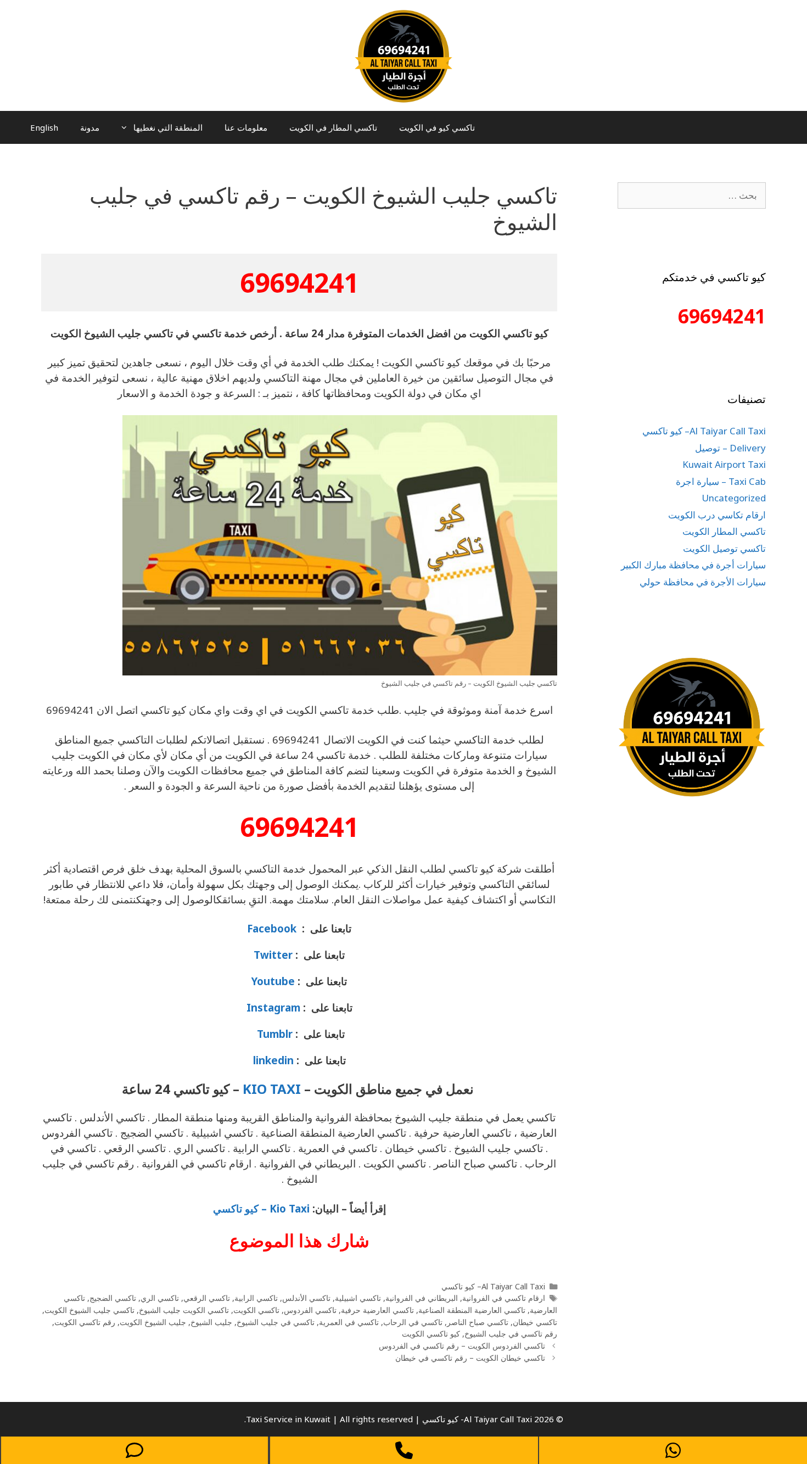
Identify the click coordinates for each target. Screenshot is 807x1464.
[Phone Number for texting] (134, 1450)
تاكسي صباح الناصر (477, 1322)
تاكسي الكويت (256, 1310)
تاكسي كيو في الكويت (437, 127)
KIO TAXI (272, 1089)
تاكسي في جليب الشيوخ (276, 1322)
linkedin (273, 1060)
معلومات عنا (246, 127)
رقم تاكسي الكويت (84, 1322)
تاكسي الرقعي (206, 1298)
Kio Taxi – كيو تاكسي (261, 1208)
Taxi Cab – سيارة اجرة (721, 481)
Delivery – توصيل (730, 448)
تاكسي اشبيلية (358, 1298)
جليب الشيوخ (211, 1322)
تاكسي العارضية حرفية (377, 1310)
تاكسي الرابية (256, 1298)
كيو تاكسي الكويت (431, 1333)
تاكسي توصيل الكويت (724, 548)
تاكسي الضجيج (112, 1298)
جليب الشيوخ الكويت (153, 1322)
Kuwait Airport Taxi (724, 464)
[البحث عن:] (692, 195)
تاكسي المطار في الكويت (333, 127)
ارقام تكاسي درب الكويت (717, 515)
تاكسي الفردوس (310, 1310)
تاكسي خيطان (535, 1322)
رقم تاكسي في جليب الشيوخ (510, 1333)
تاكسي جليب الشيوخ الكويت (89, 1310)
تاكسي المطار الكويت (724, 531)
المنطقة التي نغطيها (168, 127)
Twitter (273, 955)
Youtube (273, 981)
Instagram (273, 1007)
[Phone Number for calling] (404, 1450)
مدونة (89, 127)
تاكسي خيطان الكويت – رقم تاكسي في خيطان (470, 1358)
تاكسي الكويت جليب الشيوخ (184, 1310)
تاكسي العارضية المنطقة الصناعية (471, 1310)
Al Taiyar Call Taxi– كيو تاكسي (493, 1286)
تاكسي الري (160, 1298)
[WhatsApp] (673, 1450)
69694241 (299, 282)
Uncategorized (734, 497)
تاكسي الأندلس (306, 1298)
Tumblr (273, 1034)
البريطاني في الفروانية (421, 1298)
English (44, 127)
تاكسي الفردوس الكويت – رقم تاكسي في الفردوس (462, 1345)
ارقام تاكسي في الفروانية (503, 1298)
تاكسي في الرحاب (412, 1322)
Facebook (271, 928)
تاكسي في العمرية (349, 1322)
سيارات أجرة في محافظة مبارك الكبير (693, 564)
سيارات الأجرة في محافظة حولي (703, 581)
